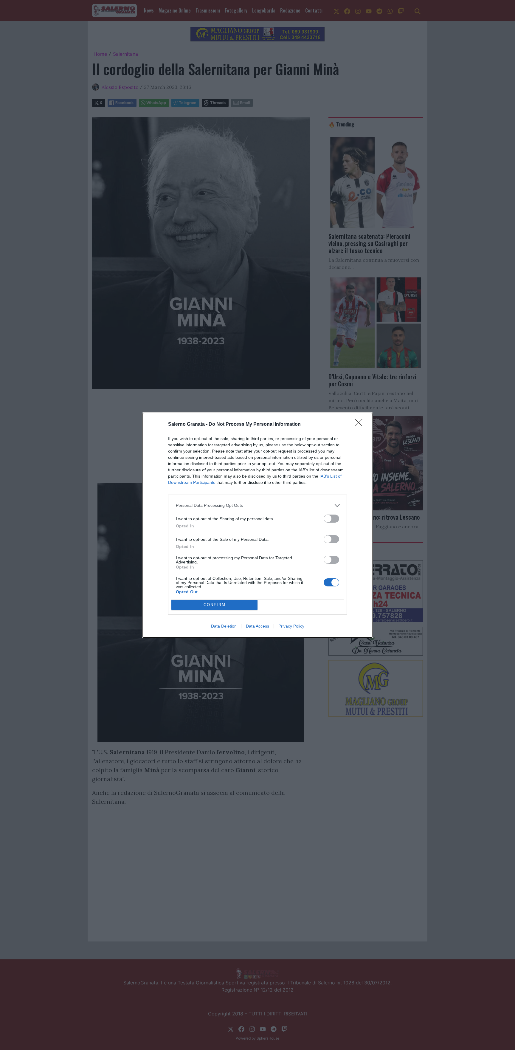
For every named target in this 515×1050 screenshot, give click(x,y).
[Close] (360, 424)
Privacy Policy (291, 626)
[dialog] (257, 525)
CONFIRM (215, 605)
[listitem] (257, 505)
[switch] (331, 519)
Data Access (257, 626)
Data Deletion (224, 626)
